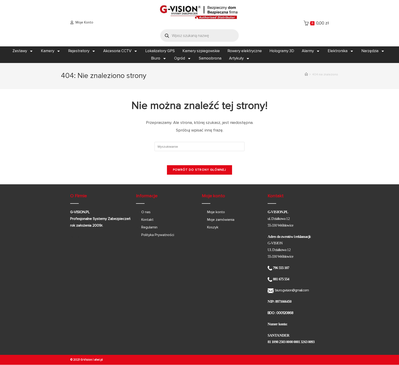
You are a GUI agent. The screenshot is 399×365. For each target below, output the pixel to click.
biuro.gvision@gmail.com (292, 290)
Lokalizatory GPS (160, 50)
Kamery (47, 50)
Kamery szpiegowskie (201, 50)
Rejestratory (78, 50)
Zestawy (19, 50)
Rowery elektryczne (244, 50)
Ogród (179, 58)
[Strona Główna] (306, 74)
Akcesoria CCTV (117, 50)
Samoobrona (210, 58)
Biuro (155, 58)
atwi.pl (98, 360)
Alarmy (308, 50)
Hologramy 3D (281, 50)
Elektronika (338, 50)
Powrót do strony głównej (199, 170)
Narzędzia (369, 50)
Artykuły (236, 58)
